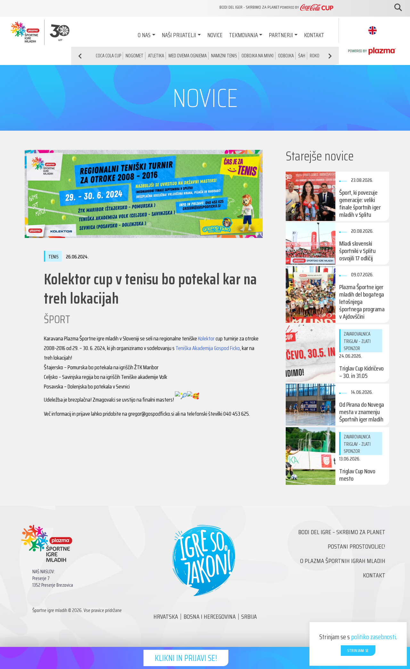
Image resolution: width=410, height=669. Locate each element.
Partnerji (281, 35)
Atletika (156, 56)
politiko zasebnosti (373, 637)
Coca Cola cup (108, 56)
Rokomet (318, 56)
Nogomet (135, 56)
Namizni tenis (224, 56)
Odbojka (286, 56)
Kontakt (314, 35)
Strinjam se (358, 650)
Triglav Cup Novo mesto (357, 475)
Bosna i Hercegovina (210, 616)
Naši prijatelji (179, 35)
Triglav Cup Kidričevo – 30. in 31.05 (361, 372)
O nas (144, 35)
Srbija (249, 616)
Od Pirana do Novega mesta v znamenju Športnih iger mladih (361, 411)
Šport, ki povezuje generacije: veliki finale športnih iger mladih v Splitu (360, 203)
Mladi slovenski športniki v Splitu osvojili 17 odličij (357, 250)
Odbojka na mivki (258, 56)
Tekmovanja (243, 35)
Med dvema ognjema (187, 56)
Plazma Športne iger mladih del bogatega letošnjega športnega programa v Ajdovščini (361, 302)
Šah (301, 56)
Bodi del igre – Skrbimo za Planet (341, 532)
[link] (206, 338)
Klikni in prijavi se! (186, 658)
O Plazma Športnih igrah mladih (342, 561)
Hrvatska (165, 616)
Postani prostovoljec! (356, 546)
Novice (215, 35)
